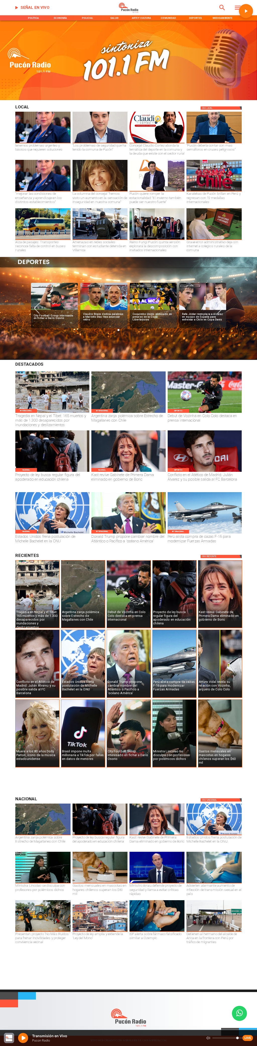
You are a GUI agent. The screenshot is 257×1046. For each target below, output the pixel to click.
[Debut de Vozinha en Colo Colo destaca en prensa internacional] (205, 412)
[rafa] (153, 309)
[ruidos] (42, 931)
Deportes (41, 286)
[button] (36, 308)
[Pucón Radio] (222, 12)
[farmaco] (157, 931)
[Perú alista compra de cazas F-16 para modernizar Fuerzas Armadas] (205, 533)
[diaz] (54, 309)
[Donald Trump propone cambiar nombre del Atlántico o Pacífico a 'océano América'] (128, 533)
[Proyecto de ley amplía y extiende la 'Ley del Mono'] (100, 931)
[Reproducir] (246, 11)
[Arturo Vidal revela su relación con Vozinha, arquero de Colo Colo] (220, 697)
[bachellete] (52, 533)
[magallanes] (128, 412)
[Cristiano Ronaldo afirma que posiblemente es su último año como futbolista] (202, 309)
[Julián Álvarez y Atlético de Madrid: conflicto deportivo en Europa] (205, 471)
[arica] (213, 931)
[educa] (52, 471)
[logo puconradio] (128, 12)
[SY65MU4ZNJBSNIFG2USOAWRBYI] (100, 239)
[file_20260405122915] (42, 239)
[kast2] (128, 471)
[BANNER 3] (128, 99)
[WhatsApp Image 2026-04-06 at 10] (157, 239)
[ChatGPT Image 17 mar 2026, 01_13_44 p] (213, 239)
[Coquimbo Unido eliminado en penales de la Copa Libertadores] (103, 309)
